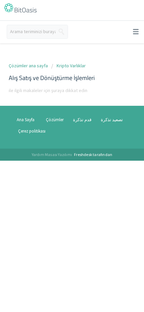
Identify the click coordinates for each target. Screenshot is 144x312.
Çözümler (55, 120)
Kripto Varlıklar (71, 66)
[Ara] (62, 31)
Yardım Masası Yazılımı (52, 154)
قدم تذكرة (82, 120)
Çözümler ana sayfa (29, 66)
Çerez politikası (32, 131)
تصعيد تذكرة (112, 120)
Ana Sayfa (25, 120)
